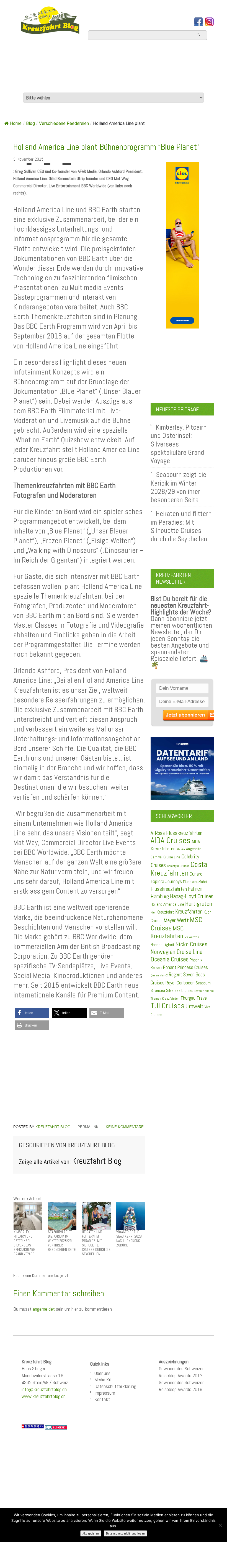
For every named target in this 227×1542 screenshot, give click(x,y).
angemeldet (44, 1309)
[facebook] (198, 21)
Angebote (36, 70)
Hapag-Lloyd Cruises (191, 896)
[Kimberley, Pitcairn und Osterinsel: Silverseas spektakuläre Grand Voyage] (28, 1215)
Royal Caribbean (180, 983)
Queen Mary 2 (159, 975)
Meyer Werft (176, 920)
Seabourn (203, 983)
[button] (32, 1013)
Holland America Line (167, 904)
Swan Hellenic (204, 991)
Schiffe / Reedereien (133, 55)
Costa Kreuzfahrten (179, 869)
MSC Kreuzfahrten (167, 932)
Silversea (158, 990)
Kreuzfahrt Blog (52, 1127)
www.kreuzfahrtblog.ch (44, 1396)
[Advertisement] (79, 1078)
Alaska (181, 849)
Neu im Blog (85, 70)
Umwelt (194, 1006)
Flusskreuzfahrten (56, 85)
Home (27, 55)
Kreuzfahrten (189, 911)
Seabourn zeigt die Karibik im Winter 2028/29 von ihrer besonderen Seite (178, 487)
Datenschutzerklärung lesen (125, 1533)
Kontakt (102, 1399)
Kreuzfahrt (165, 912)
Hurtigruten (198, 903)
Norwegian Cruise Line (176, 952)
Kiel (153, 912)
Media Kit (103, 1379)
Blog (30, 123)
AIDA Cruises (170, 840)
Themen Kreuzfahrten (165, 998)
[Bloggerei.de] (56, 1427)
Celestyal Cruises (178, 866)
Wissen (118, 85)
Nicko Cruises (191, 944)
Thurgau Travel (194, 998)
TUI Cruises (167, 1005)
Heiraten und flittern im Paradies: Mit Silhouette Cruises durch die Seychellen (181, 526)
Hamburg (160, 896)
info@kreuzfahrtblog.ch (44, 1389)
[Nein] (220, 1525)
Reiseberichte (144, 70)
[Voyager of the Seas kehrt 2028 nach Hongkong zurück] (130, 1215)
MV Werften (191, 937)
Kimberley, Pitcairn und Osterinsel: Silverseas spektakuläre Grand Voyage (179, 444)
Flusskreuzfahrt (195, 881)
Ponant (169, 967)
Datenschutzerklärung (115, 1386)
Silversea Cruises (179, 990)
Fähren (195, 888)
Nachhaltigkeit (162, 945)
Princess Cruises (192, 967)
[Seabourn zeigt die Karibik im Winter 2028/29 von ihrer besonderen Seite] (62, 1215)
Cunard (196, 874)
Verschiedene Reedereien (64, 123)
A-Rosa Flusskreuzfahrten (176, 833)
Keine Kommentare (125, 1127)
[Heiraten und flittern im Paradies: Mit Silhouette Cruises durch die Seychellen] (96, 1215)
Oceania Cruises (170, 959)
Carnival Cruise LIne (165, 857)
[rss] (209, 21)
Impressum (104, 1393)
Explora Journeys (166, 881)
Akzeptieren (90, 1533)
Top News (65, 55)
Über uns (102, 1373)
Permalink (88, 1127)
